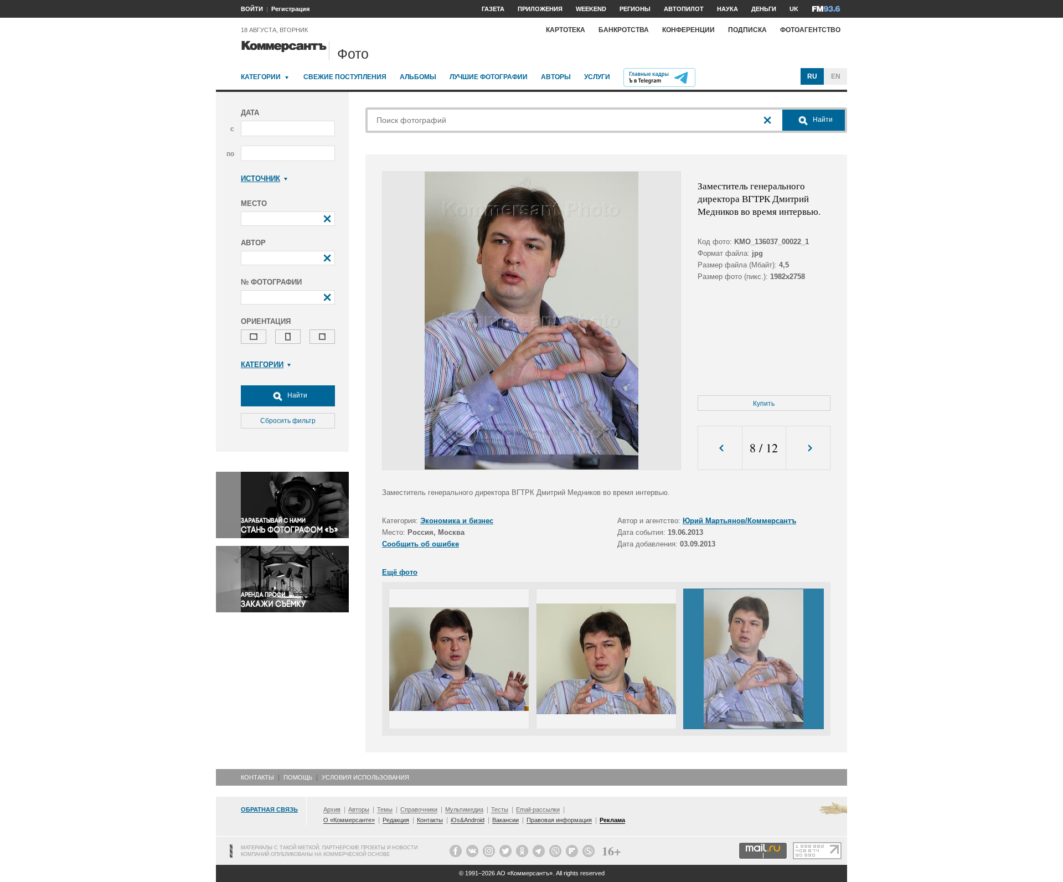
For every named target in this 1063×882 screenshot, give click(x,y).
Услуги (597, 77)
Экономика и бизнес (456, 521)
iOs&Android (467, 820)
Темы (385, 809)
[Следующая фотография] (808, 448)
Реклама (612, 820)
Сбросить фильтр (288, 421)
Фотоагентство (810, 30)
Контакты (257, 777)
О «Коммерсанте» (349, 820)
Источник (260, 178)
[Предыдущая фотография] (720, 448)
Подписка (747, 30)
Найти (296, 395)
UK (793, 9)
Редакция (396, 820)
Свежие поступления (344, 77)
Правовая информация (559, 820)
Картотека (565, 30)
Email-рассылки (538, 809)
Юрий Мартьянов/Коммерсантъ (739, 521)
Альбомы (418, 77)
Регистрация (290, 9)
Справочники (418, 809)
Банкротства (623, 30)
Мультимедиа (464, 809)
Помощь (297, 777)
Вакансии (505, 820)
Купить (764, 404)
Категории (261, 77)
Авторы (556, 77)
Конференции (688, 30)
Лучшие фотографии (489, 77)
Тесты (499, 809)
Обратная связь (269, 809)
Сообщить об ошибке (420, 544)
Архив (331, 809)
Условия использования (365, 777)
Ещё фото (399, 572)
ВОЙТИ (252, 9)
